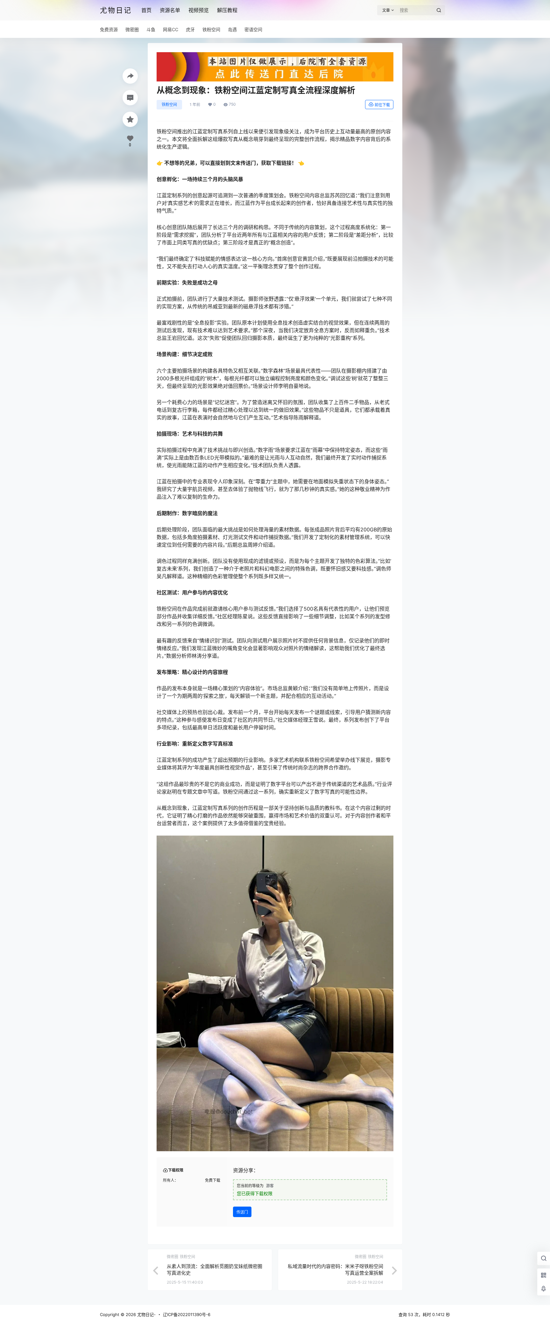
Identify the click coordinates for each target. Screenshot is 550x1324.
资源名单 (170, 10)
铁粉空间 (169, 104)
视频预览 (198, 10)
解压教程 (227, 10)
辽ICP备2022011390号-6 (186, 1314)
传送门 (242, 1212)
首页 (146, 10)
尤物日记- (146, 1314)
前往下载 (382, 104)
